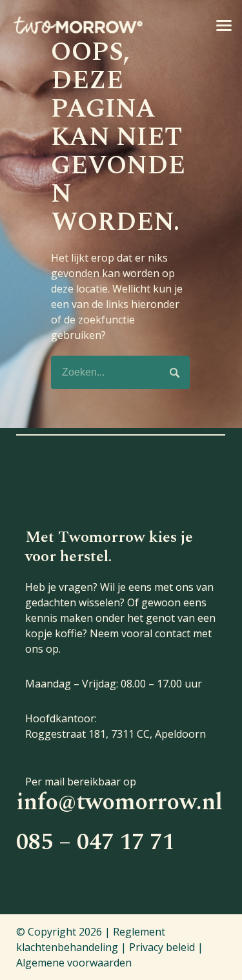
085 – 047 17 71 (95, 842)
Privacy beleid (162, 947)
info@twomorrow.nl (119, 802)
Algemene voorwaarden (74, 963)
